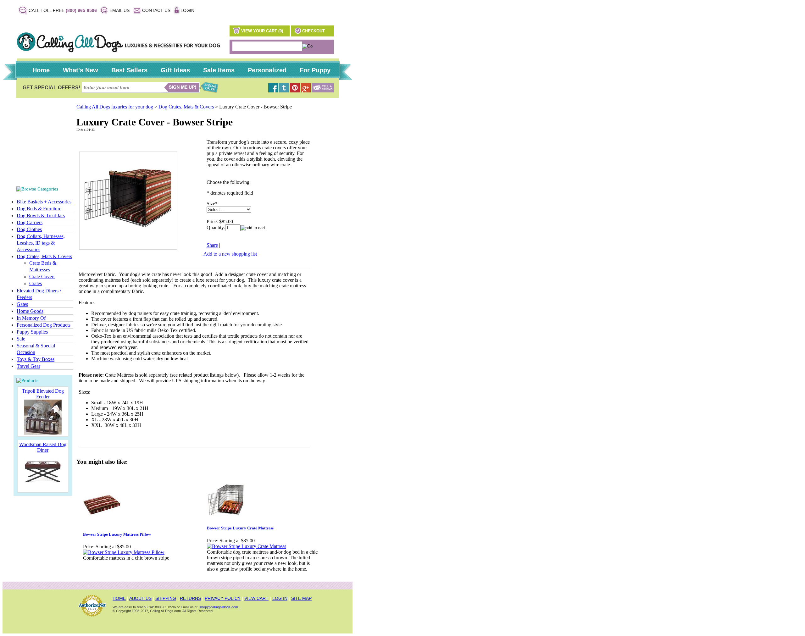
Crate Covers (42, 276)
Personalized (267, 70)
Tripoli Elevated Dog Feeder (43, 393)
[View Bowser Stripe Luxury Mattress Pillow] (123, 552)
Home (41, 70)
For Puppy (315, 70)
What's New (80, 70)
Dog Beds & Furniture (39, 208)
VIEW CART (256, 598)
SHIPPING (165, 598)
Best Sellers (129, 70)
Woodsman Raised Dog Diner (42, 447)
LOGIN (187, 10)
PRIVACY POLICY (223, 598)
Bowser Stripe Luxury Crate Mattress (240, 528)
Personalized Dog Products (43, 325)
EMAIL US (119, 10)
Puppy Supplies (32, 332)
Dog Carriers (29, 222)
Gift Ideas (175, 70)
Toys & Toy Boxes (35, 359)
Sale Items (219, 70)
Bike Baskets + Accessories (44, 201)
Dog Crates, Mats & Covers (44, 256)
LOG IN (279, 598)
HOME (119, 598)
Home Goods (30, 311)
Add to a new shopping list (230, 254)
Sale (21, 338)
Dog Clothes (29, 229)
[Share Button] (323, 90)
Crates (35, 283)
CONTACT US (156, 10)
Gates (22, 304)
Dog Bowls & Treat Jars (41, 215)
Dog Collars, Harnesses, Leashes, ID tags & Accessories (41, 243)
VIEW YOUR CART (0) (262, 31)
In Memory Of (31, 318)
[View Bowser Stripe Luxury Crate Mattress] (246, 546)
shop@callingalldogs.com (218, 607)
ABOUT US (140, 598)
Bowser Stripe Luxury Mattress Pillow (117, 534)
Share (212, 245)
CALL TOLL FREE (63, 10)
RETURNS (190, 598)
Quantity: (216, 227)
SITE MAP (301, 598)
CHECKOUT (313, 31)
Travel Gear (28, 366)
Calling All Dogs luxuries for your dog (114, 106)
